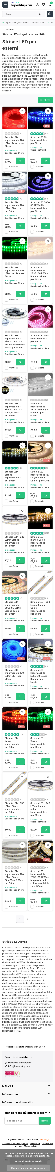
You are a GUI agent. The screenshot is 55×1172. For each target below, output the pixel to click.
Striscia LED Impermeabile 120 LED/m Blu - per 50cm (14, 674)
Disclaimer (35, 1143)
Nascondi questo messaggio (28, 1161)
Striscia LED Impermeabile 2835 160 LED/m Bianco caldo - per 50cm (39, 273)
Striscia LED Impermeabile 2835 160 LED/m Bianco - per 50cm (39, 409)
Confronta (13, 166)
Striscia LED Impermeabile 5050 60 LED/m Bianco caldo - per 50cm (13, 608)
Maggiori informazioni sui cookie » (28, 1168)
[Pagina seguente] (35, 919)
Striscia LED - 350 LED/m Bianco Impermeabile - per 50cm (14, 807)
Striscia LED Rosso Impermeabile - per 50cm (13, 742)
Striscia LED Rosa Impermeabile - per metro (39, 338)
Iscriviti (44, 1121)
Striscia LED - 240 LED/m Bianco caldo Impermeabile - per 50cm (40, 809)
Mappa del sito (31, 1146)
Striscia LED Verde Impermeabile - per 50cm (38, 742)
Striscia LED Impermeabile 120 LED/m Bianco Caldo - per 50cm (40, 476)
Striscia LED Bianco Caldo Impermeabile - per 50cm (38, 541)
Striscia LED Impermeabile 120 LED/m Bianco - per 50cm (14, 207)
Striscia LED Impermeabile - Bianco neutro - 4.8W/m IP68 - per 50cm (13, 409)
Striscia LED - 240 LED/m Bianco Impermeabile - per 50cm (14, 541)
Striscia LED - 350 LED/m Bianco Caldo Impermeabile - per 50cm (40, 608)
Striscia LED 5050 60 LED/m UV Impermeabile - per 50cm (40, 207)
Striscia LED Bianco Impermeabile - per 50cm (13, 476)
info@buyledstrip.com (19, 1066)
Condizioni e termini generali (15, 1143)
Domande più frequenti (19, 1062)
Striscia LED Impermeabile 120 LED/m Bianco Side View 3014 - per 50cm (14, 877)
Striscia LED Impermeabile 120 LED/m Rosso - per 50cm (14, 142)
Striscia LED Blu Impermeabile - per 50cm (38, 140)
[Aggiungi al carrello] (20, 161)
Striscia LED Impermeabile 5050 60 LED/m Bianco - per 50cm (38, 676)
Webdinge (44, 1139)
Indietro (10, 29)
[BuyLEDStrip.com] (21, 4)
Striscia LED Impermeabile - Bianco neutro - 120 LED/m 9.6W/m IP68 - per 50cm (15, 341)
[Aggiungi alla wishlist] (22, 111)
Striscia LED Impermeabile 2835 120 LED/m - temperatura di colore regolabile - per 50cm (39, 878)
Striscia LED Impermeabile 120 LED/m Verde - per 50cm (14, 272)
